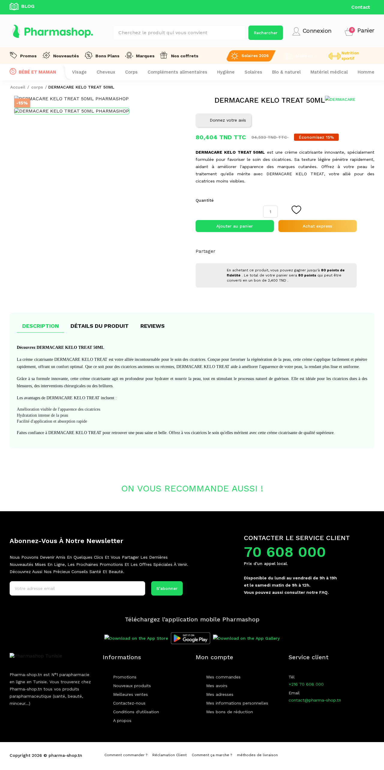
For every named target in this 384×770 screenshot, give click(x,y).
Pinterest (302, 251)
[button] (359, 31)
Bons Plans (107, 55)
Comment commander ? (125, 755)
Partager (273, 251)
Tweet (287, 251)
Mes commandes (223, 677)
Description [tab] (40, 326)
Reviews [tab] (152, 326)
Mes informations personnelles (237, 703)
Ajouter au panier (234, 226)
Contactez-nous (129, 703)
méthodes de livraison (257, 755)
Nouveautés (66, 55)
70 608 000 (285, 551)
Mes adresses (219, 694)
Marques (145, 55)
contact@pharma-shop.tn (315, 700)
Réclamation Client (169, 755)
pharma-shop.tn (65, 755)
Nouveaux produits (132, 685)
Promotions (124, 677)
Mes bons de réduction (229, 711)
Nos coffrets (184, 55)
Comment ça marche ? (212, 755)
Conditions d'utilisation (136, 711)
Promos (28, 55)
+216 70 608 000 (306, 684)
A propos (122, 720)
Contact (360, 7)
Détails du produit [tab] (99, 326)
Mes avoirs (216, 685)
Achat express (317, 226)
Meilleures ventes (130, 694)
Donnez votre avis (228, 120)
